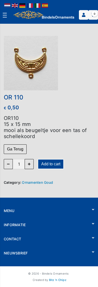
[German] (22, 5)
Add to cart (50, 164)
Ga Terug (15, 149)
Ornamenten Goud (37, 182)
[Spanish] (45, 5)
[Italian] (37, 5)
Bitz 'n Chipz (57, 280)
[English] (15, 5)
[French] (30, 5)
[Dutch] (7, 5)
